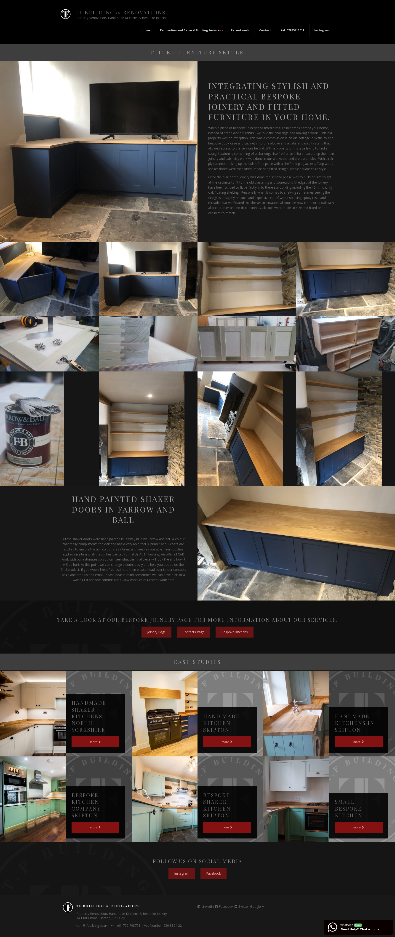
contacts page (193, 632)
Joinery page (156, 632)
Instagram (181, 873)
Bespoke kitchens (234, 632)
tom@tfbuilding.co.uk (91, 925)
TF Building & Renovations (120, 12)
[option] (49, 279)
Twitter (243, 906)
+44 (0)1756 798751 (125, 925)
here (171, 580)
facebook (213, 873)
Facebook (226, 906)
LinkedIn (207, 906)
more (94, 742)
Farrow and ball (159, 539)
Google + (257, 906)
